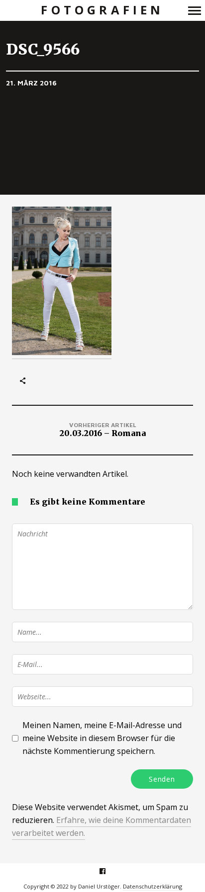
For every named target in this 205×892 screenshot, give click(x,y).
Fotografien (102, 10)
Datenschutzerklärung (152, 886)
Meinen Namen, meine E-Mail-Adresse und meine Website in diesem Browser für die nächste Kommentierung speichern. (102, 738)
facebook (107, 871)
